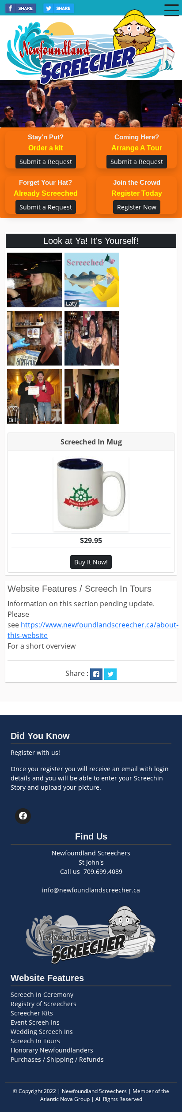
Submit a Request (45, 161)
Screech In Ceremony (42, 994)
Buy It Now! (91, 562)
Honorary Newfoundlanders (52, 1050)
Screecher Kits (32, 1013)
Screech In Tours (35, 1041)
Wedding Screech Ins (42, 1031)
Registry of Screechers (43, 1004)
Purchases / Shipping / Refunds (57, 1059)
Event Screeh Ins (35, 1022)
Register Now (136, 207)
